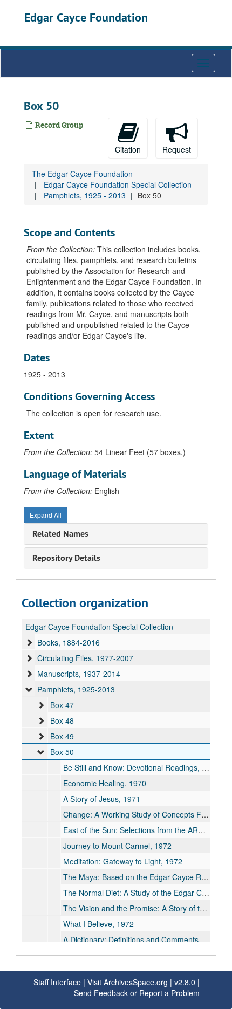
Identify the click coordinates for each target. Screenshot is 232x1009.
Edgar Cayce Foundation (86, 17)
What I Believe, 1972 (98, 923)
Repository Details (66, 558)
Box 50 (62, 751)
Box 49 (62, 736)
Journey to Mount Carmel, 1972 (117, 845)
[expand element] (29, 642)
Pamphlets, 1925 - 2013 (85, 195)
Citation (128, 149)
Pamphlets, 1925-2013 (76, 689)
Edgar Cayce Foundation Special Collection (118, 184)
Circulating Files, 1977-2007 (85, 658)
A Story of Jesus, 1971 (101, 798)
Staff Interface (57, 982)
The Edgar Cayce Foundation (82, 173)
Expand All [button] (46, 514)
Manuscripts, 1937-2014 (78, 673)
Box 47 (62, 704)
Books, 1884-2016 (68, 642)
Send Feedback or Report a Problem (137, 992)
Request (176, 149)
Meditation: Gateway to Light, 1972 (122, 861)
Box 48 (62, 720)
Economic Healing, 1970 (104, 783)
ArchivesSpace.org (136, 982)
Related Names (60, 533)
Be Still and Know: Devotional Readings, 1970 (141, 767)
